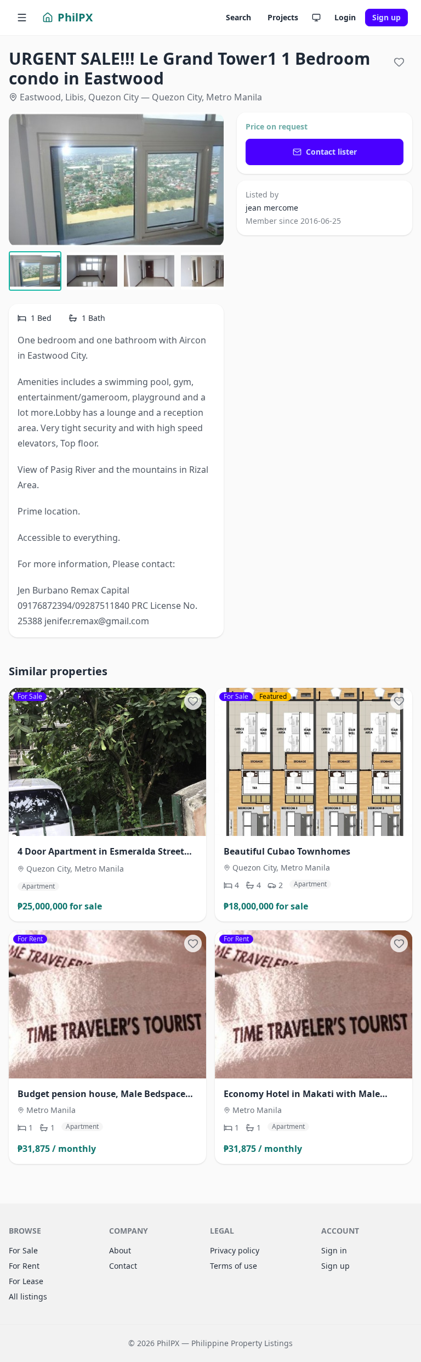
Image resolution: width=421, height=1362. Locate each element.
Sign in (334, 1250)
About (120, 1250)
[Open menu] (22, 17)
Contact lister (331, 151)
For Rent (24, 1266)
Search (238, 17)
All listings (28, 1296)
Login (345, 17)
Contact (123, 1266)
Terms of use (233, 1266)
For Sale (23, 1250)
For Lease (26, 1281)
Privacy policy (234, 1250)
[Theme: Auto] (316, 17)
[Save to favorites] (399, 62)
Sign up (386, 17)
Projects (283, 17)
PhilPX (75, 17)
